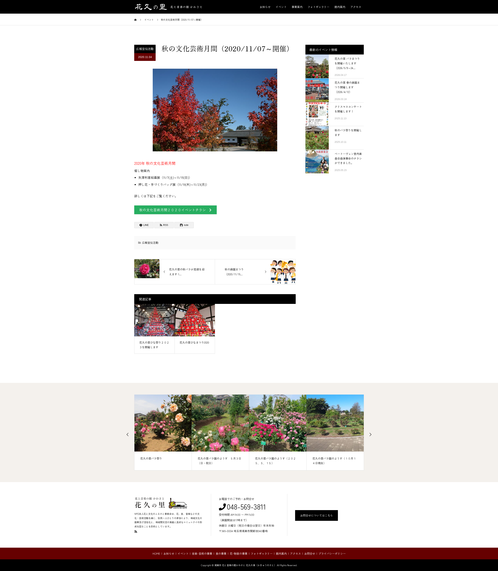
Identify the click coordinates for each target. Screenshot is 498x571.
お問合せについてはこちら (316, 515)
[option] (163, 432)
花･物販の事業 (238, 553)
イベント (281, 7)
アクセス (355, 7)
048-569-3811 (246, 506)
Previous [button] (128, 434)
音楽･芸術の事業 (202, 553)
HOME (156, 553)
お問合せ (309, 553)
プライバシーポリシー (332, 553)
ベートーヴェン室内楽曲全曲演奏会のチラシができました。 (348, 158)
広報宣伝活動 (145, 49)
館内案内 (339, 7)
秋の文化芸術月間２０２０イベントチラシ (174, 209)
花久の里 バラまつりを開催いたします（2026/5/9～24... (347, 63)
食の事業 (221, 553)
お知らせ (265, 7)
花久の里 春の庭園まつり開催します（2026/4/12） (347, 87)
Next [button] (370, 434)
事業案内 (297, 7)
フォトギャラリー (318, 7)
